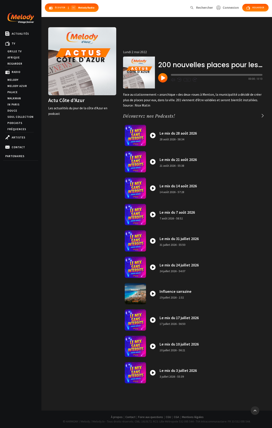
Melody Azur (17, 86)
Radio (16, 72)
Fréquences (16, 129)
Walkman (14, 98)
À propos (117, 417)
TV (13, 43)
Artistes (18, 137)
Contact (18, 147)
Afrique (13, 57)
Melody (12, 80)
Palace (12, 92)
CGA (176, 417)
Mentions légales (193, 417)
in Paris (13, 104)
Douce (12, 110)
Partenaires (14, 156)
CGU (168, 417)
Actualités (20, 34)
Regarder (14, 63)
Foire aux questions (150, 417)
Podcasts (14, 123)
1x (187, 79)
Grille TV (14, 51)
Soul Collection (20, 117)
